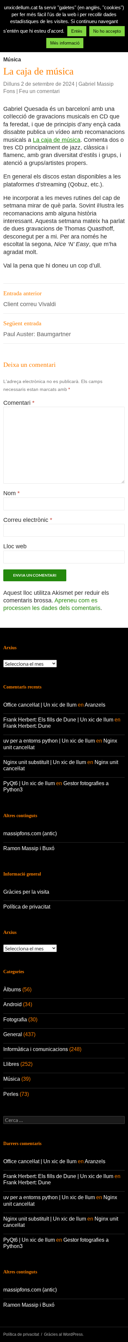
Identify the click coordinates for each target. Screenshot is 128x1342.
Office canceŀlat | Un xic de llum (39, 705)
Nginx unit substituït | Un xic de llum (44, 762)
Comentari (18, 402)
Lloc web (15, 546)
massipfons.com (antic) (30, 833)
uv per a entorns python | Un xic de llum (49, 741)
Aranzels (95, 705)
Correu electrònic (27, 520)
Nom (11, 493)
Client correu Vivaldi (29, 298)
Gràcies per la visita (26, 892)
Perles (10, 1094)
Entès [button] (76, 31)
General (12, 1034)
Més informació (64, 43)
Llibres (11, 1064)
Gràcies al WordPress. (64, 1334)
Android (12, 1004)
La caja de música (56, 140)
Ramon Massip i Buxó (28, 848)
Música (12, 59)
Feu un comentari (39, 91)
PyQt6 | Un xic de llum (29, 783)
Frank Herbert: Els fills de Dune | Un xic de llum (58, 719)
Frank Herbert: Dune (27, 726)
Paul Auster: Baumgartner (37, 328)
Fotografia (15, 1019)
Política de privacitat (26, 907)
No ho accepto (107, 31)
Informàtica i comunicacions (35, 1049)
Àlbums (12, 989)
